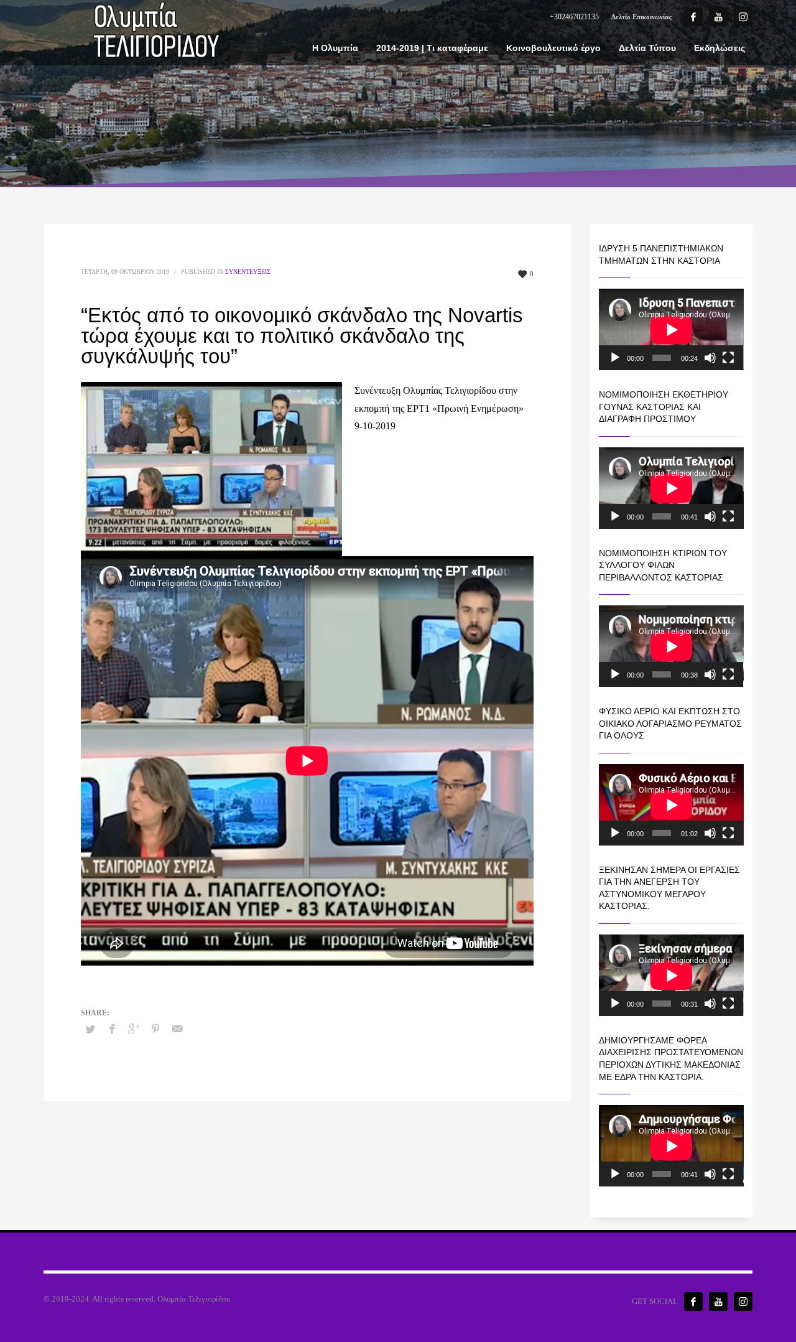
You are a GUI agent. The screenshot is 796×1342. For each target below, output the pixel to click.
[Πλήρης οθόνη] (728, 358)
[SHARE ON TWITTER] (90, 1029)
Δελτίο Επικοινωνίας (641, 17)
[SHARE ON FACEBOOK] (112, 1029)
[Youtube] (718, 16)
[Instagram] (743, 16)
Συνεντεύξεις (248, 271)
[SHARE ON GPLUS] (133, 1029)
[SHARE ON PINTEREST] (155, 1029)
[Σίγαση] (710, 358)
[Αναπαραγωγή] (615, 358)
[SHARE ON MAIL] (177, 1029)
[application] (671, 329)
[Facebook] (693, 16)
